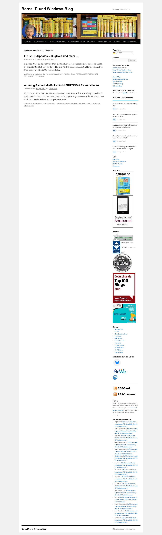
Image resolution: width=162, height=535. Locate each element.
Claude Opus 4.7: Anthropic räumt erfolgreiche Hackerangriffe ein (125, 137)
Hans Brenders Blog (121, 334)
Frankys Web (119, 352)
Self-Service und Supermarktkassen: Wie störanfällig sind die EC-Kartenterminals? (126, 424)
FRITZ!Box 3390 (81, 74)
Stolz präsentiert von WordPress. (125, 529)
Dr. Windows (119, 350)
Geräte (39, 74)
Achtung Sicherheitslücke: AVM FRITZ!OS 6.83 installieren (61, 85)
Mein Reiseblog (117, 81)
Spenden (117, 41)
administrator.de (119, 341)
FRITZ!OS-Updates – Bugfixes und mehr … (51, 56)
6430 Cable (71, 74)
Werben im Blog (117, 164)
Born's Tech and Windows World (123, 72)
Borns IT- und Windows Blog (122, 70)
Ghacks (117, 332)
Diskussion (91, 41)
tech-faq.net (118, 338)
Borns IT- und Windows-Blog (47, 8)
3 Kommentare (29, 106)
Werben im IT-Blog (104, 41)
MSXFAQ (118, 343)
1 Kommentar (40, 76)
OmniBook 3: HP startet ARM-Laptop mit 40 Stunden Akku (125, 115)
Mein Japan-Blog (118, 84)
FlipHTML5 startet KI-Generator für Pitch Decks (125, 104)
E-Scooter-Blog (117, 86)
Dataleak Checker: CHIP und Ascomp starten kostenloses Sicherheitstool (125, 126)
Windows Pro (119, 329)
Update (45, 74)
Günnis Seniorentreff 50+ (120, 79)
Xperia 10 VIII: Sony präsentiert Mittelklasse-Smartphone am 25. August (124, 148)
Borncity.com (117, 68)
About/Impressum (40, 41)
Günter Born (52, 59)
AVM (72, 103)
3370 (64, 74)
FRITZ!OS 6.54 (93, 74)
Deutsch (118, 53)
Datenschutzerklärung (57, 41)
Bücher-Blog (116, 77)
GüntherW (118, 456)
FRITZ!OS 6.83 (29, 76)
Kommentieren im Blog (76, 41)
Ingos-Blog (118, 336)
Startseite (27, 41)
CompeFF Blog (119, 345)
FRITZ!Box (78, 103)
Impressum (116, 159)
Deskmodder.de (119, 348)
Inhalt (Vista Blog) (129, 41)
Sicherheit (46, 103)
